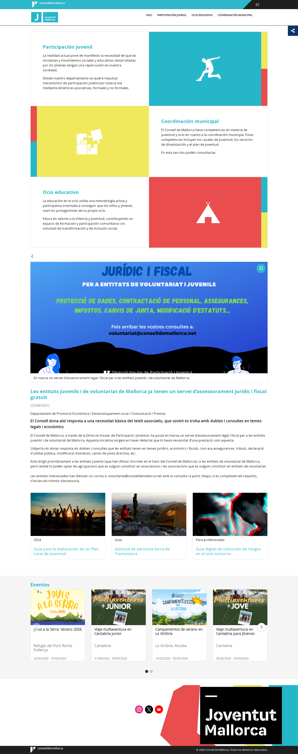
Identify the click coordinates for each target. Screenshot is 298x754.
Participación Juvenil (172, 15)
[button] (146, 671)
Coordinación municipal (235, 15)
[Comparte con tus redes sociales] (293, 31)
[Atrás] (32, 256)
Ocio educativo (202, 15)
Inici (149, 15)
